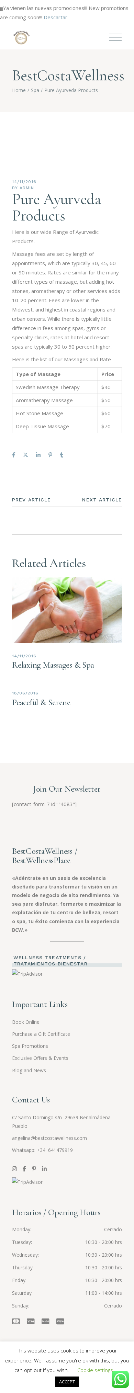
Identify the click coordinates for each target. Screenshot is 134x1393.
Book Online (26, 1022)
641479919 (60, 1150)
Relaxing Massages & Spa (53, 665)
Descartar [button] (55, 17)
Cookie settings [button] (95, 1370)
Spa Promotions (30, 1046)
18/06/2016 (25, 693)
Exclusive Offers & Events (40, 1058)
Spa (35, 90)
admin (27, 187)
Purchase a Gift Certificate (41, 1034)
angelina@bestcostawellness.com (49, 1138)
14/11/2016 (24, 181)
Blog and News (29, 1070)
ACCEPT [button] (67, 1382)
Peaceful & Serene (41, 702)
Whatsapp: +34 (29, 1150)
